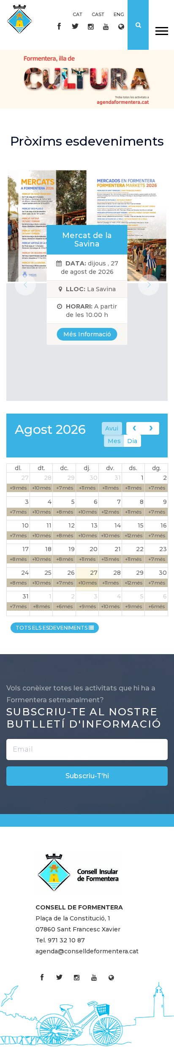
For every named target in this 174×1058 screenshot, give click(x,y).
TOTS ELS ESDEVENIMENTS (52, 628)
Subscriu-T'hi (87, 776)
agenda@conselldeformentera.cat (87, 951)
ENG (119, 14)
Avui (111, 428)
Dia (132, 441)
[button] (161, 29)
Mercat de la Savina (87, 240)
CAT (77, 14)
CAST (98, 14)
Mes (114, 441)
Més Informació (87, 334)
